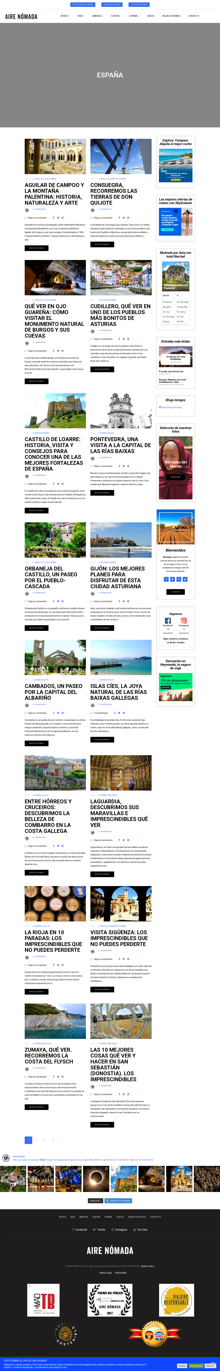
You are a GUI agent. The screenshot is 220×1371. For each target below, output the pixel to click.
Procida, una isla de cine (171, 312)
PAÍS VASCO (112, 795)
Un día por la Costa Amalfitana (175, 299)
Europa (115, 16)
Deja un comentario (37, 218)
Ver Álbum (175, 418)
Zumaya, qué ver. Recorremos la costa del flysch (49, 1056)
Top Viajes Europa (112, 4)
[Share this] (53, 218)
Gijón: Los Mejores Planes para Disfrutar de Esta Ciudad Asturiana (117, 578)
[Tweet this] (58, 218)
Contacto (193, 16)
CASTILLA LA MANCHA (109, 179)
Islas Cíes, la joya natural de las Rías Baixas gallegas (118, 692)
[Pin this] (62, 218)
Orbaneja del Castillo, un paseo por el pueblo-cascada (51, 578)
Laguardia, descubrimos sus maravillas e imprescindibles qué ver (119, 813)
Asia (80, 16)
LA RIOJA (46, 926)
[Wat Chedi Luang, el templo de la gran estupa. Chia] (41, 1179)
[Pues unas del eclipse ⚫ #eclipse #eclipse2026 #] (96, 1179)
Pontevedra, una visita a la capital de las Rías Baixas (120, 445)
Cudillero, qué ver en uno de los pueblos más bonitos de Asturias (120, 315)
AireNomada (40, 209)
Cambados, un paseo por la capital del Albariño (53, 692)
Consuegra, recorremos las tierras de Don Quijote (113, 194)
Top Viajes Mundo (139, 4)
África (64, 16)
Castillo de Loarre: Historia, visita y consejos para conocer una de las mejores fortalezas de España (54, 454)
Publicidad (121, 1273)
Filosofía (175, 533)
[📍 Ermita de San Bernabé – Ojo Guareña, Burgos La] (151, 1179)
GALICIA (110, 433)
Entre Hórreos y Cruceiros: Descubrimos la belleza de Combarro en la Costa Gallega (48, 816)
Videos (150, 16)
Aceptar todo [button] (196, 1366)
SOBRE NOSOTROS (137, 1217)
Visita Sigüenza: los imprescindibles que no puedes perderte (119, 938)
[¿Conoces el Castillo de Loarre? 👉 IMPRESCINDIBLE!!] (124, 1179)
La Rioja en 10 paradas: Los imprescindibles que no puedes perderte (53, 941)
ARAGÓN (38, 433)
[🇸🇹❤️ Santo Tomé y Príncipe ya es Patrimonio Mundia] (13, 1179)
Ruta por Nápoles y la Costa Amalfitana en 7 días (172, 321)
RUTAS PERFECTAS (177, 325)
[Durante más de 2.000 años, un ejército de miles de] (207, 1179)
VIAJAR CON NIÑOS (171, 16)
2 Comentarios (101, 713)
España (133, 16)
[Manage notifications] (213, 1364)
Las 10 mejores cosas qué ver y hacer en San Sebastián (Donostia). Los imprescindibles (113, 1065)
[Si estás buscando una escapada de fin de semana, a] (179, 1179)
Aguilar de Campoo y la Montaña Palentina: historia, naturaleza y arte (54, 194)
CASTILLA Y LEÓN (41, 179)
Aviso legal (106, 1273)
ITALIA (179, 303)
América (96, 16)
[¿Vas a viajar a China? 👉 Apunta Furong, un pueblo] (68, 1179)
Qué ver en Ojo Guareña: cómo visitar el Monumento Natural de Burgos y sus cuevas (54, 321)
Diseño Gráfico (147, 1266)
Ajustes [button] (182, 1366)
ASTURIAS (104, 300)
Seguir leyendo (36, 248)
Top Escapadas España (83, 4)
